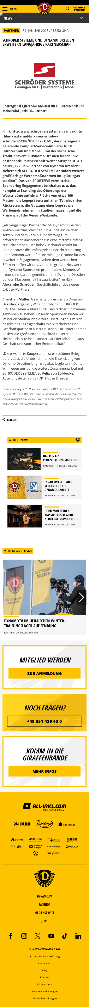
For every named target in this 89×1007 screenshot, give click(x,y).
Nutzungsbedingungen (44, 991)
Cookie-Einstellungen (44, 998)
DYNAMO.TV (44, 896)
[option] (44, 597)
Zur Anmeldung (44, 673)
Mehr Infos (44, 771)
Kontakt (44, 977)
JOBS (44, 921)
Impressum (44, 963)
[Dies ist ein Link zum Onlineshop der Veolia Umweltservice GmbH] (72, 846)
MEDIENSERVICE (44, 912)
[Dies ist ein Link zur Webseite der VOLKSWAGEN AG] (35, 853)
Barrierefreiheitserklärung (44, 956)
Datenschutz (44, 984)
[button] (67, 9)
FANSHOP (44, 904)
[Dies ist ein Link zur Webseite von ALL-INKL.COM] (44, 806)
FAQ (44, 970)
